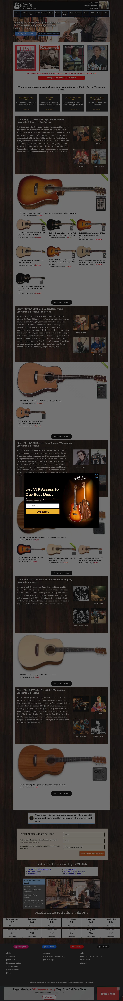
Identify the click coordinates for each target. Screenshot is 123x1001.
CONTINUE (43, 511)
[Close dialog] (96, 476)
